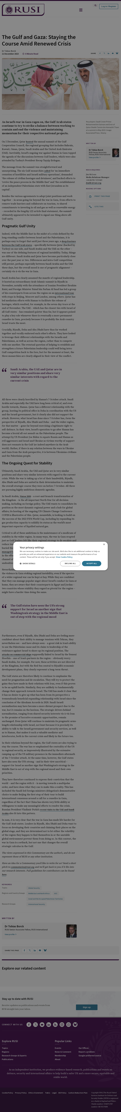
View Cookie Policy (64, 557)
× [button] (104, 544)
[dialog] (60, 556)
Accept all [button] (91, 563)
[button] (27, 563)
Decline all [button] (70, 563)
